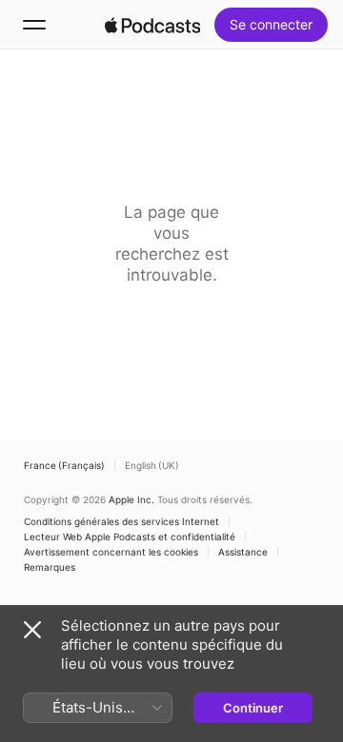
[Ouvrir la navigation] (34, 25)
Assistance (243, 551)
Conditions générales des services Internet (121, 521)
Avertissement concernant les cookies (111, 551)
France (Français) (64, 465)
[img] (152, 24)
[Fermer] (32, 629)
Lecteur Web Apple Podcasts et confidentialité (129, 536)
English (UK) (152, 465)
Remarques (49, 567)
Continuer (253, 707)
